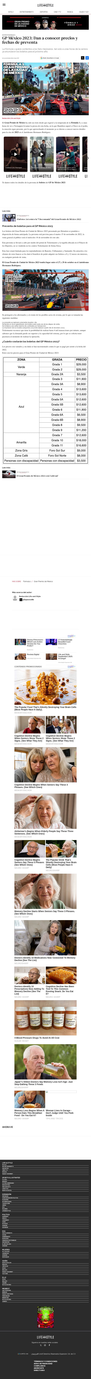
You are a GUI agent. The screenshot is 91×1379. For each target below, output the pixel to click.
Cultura (5, 1273)
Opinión (4, 1225)
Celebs (4, 1282)
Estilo (11, 12)
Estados (5, 1223)
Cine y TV (57, 12)
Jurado (4, 1301)
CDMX (4, 1221)
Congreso (5, 1220)
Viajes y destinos (7, 1294)
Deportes (44, 12)
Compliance (39, 1366)
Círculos (5, 1266)
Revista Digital (7, 1190)
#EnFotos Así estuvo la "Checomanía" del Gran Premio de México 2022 (49, 219)
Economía (5, 1199)
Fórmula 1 (27, 581)
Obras (4, 1205)
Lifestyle (5, 1188)
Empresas (5, 1196)
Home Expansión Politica (10, 1197)
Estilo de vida (6, 1284)
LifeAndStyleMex (51, 1345)
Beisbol (4, 1181)
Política (6, 1215)
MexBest (6, 1289)
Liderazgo (5, 1253)
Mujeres (5, 1208)
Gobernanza (6, 1236)
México (4, 1218)
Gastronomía (6, 1290)
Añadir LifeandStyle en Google (51, 58)
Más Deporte (6, 1186)
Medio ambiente (7, 1233)
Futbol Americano (8, 1183)
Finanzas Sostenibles (9, 1240)
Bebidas (4, 1292)
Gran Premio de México (43, 581)
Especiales (5, 1257)
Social (4, 1234)
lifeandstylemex (46, 1345)
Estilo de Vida (6, 1299)
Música (70, 12)
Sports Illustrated (11, 1178)
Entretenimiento (27, 12)
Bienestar (5, 1297)
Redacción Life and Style (30, 596)
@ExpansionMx (28, 600)
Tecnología (6, 1203)
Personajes (6, 1295)
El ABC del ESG (6, 1244)
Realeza (4, 1264)
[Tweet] (82, 58)
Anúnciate (39, 1368)
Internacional (7, 1201)
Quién (4, 1261)
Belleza (4, 1269)
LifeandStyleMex (41, 1345)
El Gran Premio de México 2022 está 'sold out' (37, 475)
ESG (3, 1207)
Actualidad (6, 1251)
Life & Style (7, 1163)
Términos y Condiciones (45, 1361)
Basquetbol (6, 1185)
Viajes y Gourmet (7, 1173)
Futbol (4, 1179)
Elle (4, 1277)
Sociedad (5, 1227)
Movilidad (5, 1238)
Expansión (6, 1194)
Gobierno (5, 1216)
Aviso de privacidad (43, 1364)
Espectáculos (6, 1262)
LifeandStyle (6, 1210)
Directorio (39, 1370)
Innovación (5, 1242)
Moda (4, 1268)
